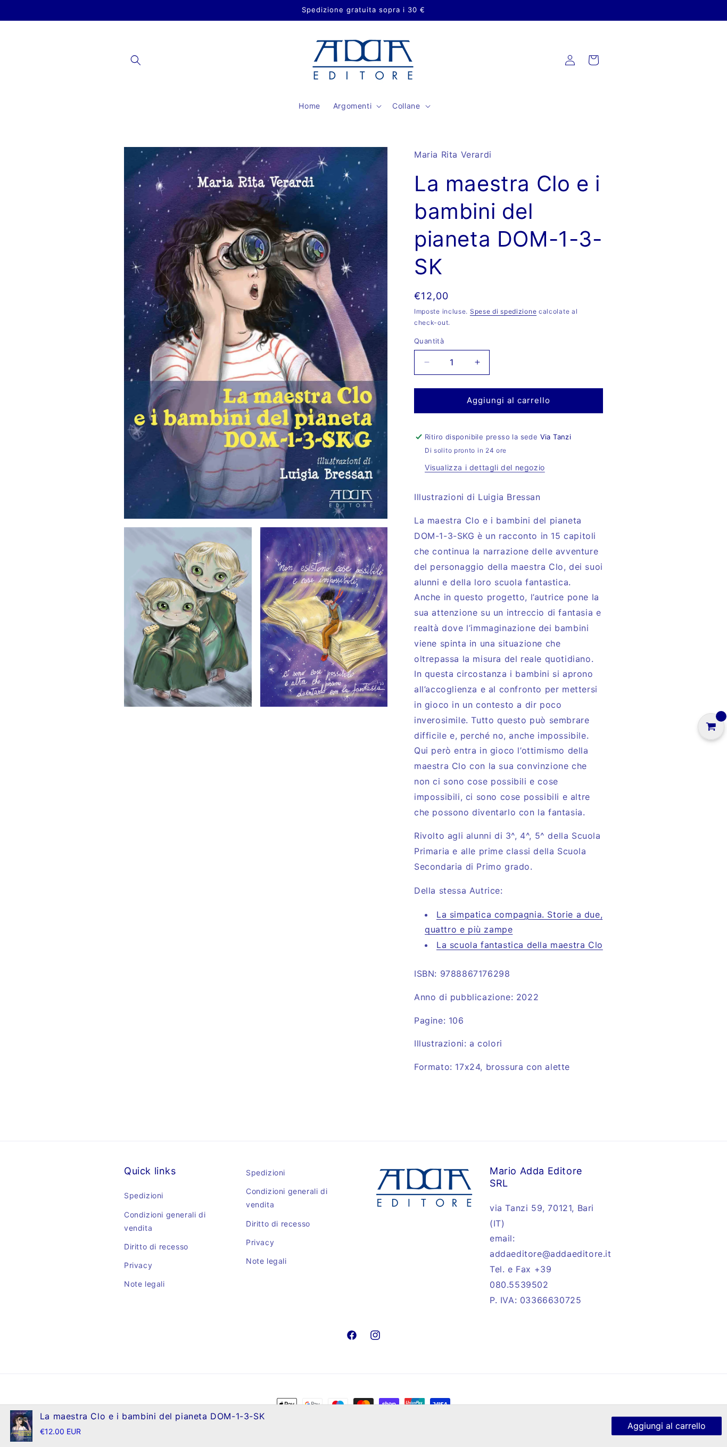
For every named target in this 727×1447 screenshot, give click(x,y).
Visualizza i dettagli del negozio (485, 467)
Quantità (429, 341)
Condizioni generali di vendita (164, 1221)
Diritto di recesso (156, 1246)
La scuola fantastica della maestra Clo (519, 944)
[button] (135, 60)
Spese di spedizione (503, 311)
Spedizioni (143, 1195)
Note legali (144, 1283)
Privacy (138, 1265)
